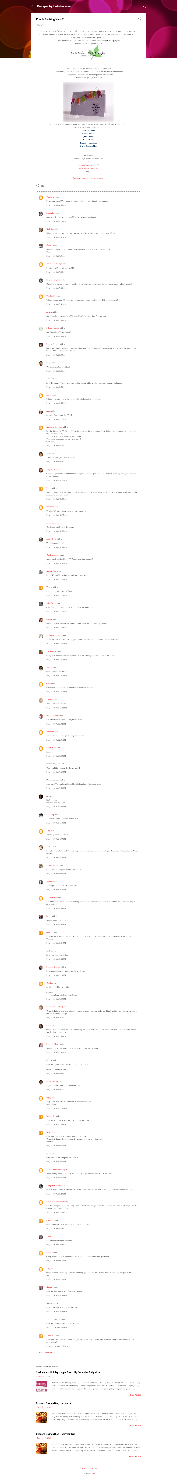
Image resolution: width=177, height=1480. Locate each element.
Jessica (49, 667)
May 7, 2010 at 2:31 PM (56, 740)
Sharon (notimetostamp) (56, 1169)
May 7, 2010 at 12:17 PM (56, 691)
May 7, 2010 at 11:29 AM (56, 611)
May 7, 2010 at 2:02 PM (56, 723)
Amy (48, 830)
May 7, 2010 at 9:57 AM (56, 461)
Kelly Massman (52, 865)
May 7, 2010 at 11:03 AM (56, 579)
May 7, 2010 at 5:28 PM (56, 873)
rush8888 (50, 1220)
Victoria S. (50, 1335)
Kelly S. (49, 229)
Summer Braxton (53, 966)
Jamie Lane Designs (54, 263)
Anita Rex (50, 699)
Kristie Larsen (52, 897)
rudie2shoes (51, 538)
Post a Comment (45, 1352)
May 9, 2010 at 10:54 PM (56, 1295)
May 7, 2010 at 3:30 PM (56, 756)
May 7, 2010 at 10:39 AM (56, 547)
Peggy (48, 1097)
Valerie (49, 587)
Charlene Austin (52, 555)
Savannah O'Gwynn (54, 635)
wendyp (49, 881)
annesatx (50, 932)
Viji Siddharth (52, 651)
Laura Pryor (51, 814)
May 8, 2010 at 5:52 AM (56, 1052)
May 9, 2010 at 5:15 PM (56, 1260)
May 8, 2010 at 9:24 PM (56, 1193)
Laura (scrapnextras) (54, 1006)
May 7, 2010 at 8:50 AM (56, 387)
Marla (48, 488)
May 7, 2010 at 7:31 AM (56, 256)
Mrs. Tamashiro (52, 715)
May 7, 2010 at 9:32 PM (56, 999)
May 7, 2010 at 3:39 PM (56, 772)
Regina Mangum (53, 279)
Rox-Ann (50, 1252)
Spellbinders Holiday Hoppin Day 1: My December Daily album (68, 1372)
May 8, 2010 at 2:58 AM (56, 1036)
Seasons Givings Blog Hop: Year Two (55, 1434)
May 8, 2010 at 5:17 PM (56, 1145)
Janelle (49, 312)
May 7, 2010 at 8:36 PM (56, 924)
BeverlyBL (50, 1116)
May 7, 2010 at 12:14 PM (56, 675)
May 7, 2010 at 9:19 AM (56, 445)
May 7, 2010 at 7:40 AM (56, 288)
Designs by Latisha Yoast (55, 6)
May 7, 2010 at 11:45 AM (56, 627)
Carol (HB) (50, 295)
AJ (47, 795)
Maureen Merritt (52, 1044)
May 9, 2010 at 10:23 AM (56, 1244)
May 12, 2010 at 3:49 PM (56, 1327)
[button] (139, 19)
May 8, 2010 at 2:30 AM (56, 1017)
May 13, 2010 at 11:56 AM (57, 1346)
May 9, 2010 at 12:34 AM (56, 1212)
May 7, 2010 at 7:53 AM (56, 320)
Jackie (48, 394)
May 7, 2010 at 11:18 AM (56, 595)
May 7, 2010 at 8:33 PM (56, 908)
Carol (48, 983)
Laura (48, 916)
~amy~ (49, 619)
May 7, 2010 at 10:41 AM (56, 563)
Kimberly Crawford (54, 427)
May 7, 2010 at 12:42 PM (56, 707)
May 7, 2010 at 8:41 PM (56, 943)
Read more (135, 1394)
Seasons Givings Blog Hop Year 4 (53, 1403)
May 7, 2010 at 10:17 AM (56, 480)
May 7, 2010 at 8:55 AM (56, 403)
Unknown (50, 196)
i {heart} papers (52, 328)
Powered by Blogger (90, 1468)
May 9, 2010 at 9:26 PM (56, 1279)
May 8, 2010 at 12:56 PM (56, 1108)
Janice (48, 453)
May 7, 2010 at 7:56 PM (56, 889)
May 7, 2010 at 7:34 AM (56, 272)
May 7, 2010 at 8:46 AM (56, 371)
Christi (49, 683)
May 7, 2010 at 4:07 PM (56, 806)
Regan (49, 362)
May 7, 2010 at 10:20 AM (56, 499)
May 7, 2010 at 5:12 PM (56, 857)
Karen (48, 1236)
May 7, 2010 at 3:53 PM (56, 788)
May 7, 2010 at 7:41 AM (56, 304)
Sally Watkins (51, 469)
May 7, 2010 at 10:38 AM (56, 531)
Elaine (48, 1025)
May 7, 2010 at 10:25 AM (56, 515)
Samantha (50, 213)
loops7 (93, 1473)
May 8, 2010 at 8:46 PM (56, 1177)
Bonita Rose (51, 747)
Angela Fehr (51, 571)
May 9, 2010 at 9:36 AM (56, 1228)
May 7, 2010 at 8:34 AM (56, 336)
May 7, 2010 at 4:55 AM (56, 205)
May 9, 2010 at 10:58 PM (56, 1311)
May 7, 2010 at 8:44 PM (56, 959)
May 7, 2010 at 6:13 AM (56, 221)
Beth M (49, 846)
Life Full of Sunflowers (55, 1201)
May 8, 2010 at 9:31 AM (56, 1089)
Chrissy (49, 245)
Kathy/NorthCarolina (54, 1185)
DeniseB (49, 1132)
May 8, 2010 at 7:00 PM (56, 1161)
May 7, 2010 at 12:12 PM (56, 659)
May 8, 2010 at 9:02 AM (56, 1073)
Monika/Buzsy (52, 1081)
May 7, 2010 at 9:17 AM (56, 419)
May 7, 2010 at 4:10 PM (56, 822)
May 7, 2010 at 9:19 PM (56, 975)
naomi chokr (51, 522)
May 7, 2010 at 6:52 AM (56, 237)
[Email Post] (42, 187)
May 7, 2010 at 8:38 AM (56, 355)
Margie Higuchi (52, 344)
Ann (48, 410)
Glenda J (50, 1287)
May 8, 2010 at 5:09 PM (56, 1124)
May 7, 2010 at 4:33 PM (56, 838)
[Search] (144, 7)
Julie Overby (51, 603)
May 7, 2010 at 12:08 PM (56, 643)
